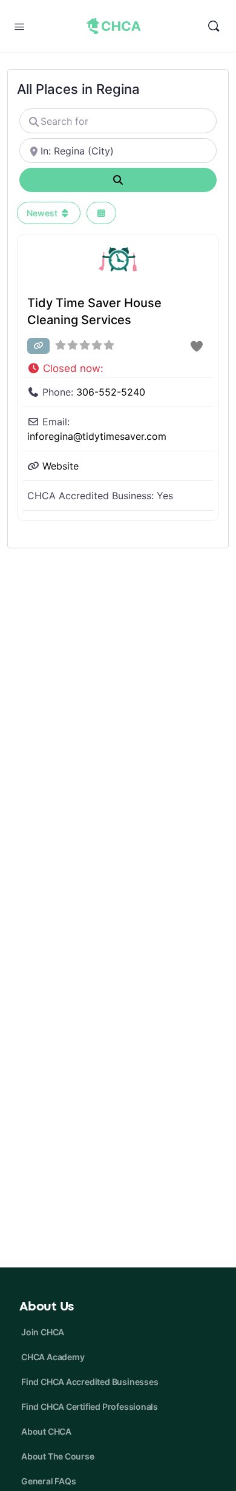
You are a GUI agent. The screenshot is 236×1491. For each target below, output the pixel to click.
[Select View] (102, 213)
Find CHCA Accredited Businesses (90, 1381)
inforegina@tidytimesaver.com (96, 436)
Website (60, 466)
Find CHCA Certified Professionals (89, 1406)
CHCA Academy (52, 1357)
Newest (43, 213)
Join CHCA (42, 1332)
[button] (118, 366)
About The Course (57, 1456)
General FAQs (48, 1481)
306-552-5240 (110, 392)
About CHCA (46, 1431)
